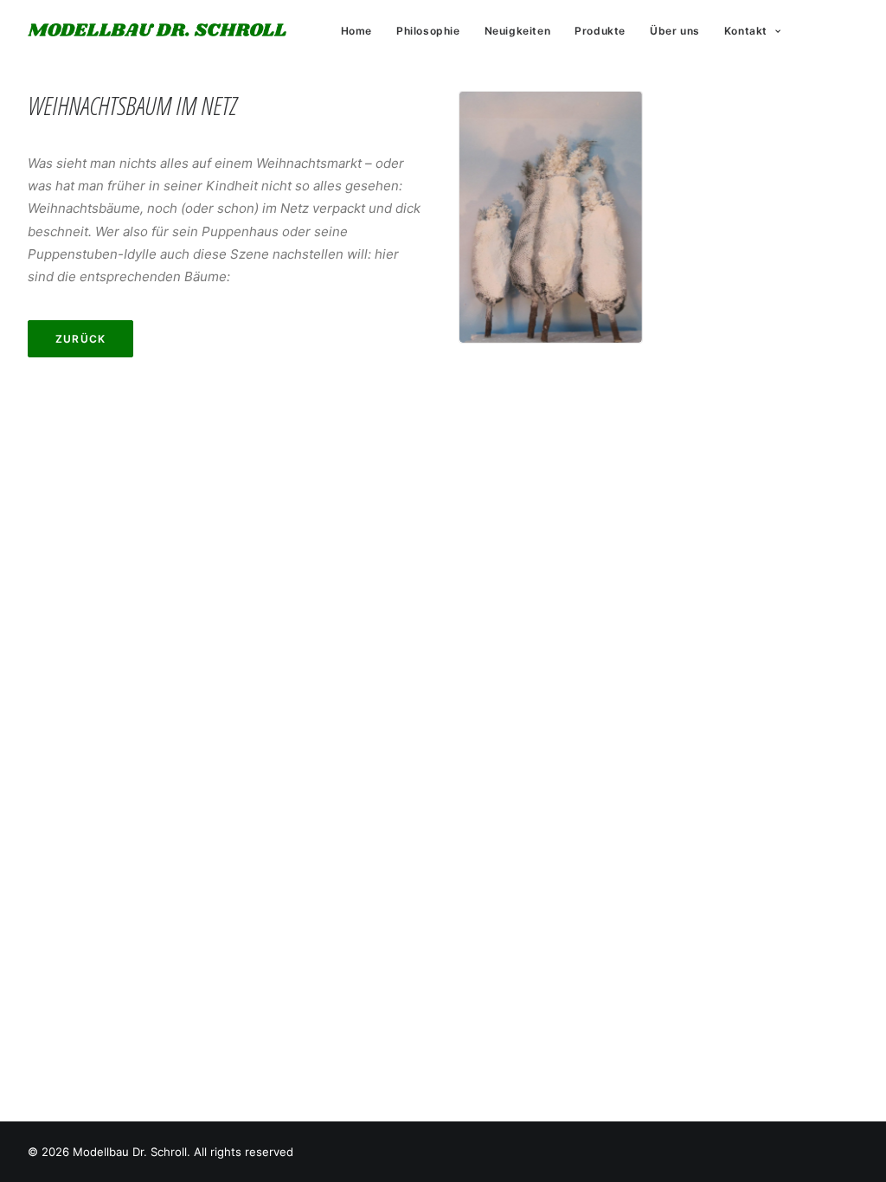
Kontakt (745, 30)
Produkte (600, 30)
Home (356, 30)
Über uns (675, 30)
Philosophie (428, 30)
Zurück (80, 338)
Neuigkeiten (518, 30)
